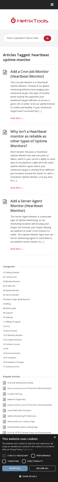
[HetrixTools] (29, 21)
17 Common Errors (11, 366)
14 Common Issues (11, 344)
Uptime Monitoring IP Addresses (21, 416)
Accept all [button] (15, 468)
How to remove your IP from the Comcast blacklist (29, 405)
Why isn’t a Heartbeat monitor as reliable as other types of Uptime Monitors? (28, 138)
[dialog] (29, 458)
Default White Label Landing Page (22, 427)
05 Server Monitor (11, 294)
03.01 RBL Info (9, 286)
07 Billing (7, 303)
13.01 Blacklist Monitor (13, 335)
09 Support (8, 312)
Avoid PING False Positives (19, 410)
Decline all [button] (42, 468)
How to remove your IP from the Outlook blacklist (29, 388)
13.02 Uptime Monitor (12, 339)
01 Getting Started (11, 272)
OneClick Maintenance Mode (20, 382)
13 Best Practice (10, 330)
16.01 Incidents (9, 357)
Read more (28, 449)
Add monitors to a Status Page (21, 421)
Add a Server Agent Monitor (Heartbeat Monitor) (26, 205)
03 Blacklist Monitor (11, 281)
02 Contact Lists (10, 277)
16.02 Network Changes (13, 362)
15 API (5, 348)
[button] (29, 476)
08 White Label (9, 308)
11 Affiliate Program (12, 321)
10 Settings (8, 317)
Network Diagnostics (16, 399)
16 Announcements (11, 353)
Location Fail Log (14, 393)
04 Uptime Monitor (11, 290)
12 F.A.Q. (6, 326)
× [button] (55, 437)
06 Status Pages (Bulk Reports (16, 299)
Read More (17, 118)
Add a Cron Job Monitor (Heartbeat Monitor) (29, 74)
